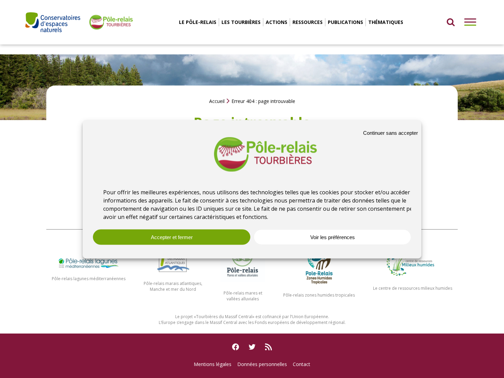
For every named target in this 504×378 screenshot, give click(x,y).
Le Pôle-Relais (197, 22)
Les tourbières (241, 22)
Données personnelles (262, 364)
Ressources (307, 22)
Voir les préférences (332, 237)
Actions (276, 22)
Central (245, 317)
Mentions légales (212, 364)
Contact (301, 364)
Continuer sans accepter (390, 132)
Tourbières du (210, 317)
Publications (345, 22)
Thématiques (385, 22)
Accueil (217, 101)
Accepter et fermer (172, 237)
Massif (231, 317)
